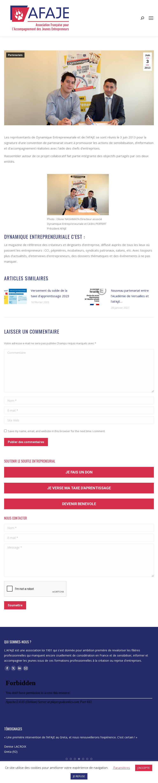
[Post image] (15, 297)
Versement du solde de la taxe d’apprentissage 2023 (50, 293)
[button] (67, 759)
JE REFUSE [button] (79, 776)
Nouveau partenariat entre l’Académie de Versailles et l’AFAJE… (130, 296)
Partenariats (15, 55)
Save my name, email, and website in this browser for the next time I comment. (56, 431)
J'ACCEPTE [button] (144, 768)
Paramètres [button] (121, 768)
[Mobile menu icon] (151, 18)
